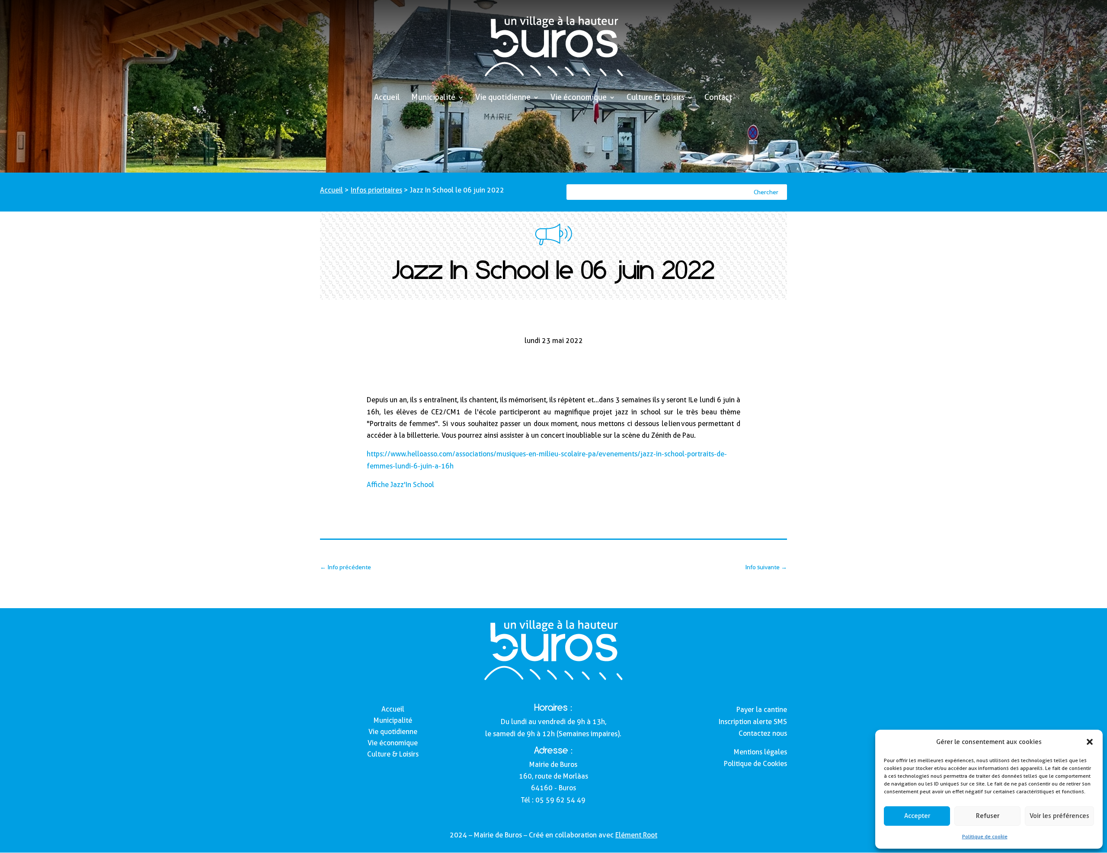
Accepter (917, 816)
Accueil (387, 98)
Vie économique (578, 98)
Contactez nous (763, 733)
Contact (718, 98)
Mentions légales (760, 752)
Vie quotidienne (503, 98)
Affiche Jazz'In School (400, 485)
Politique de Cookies (755, 764)
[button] (1089, 742)
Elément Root (636, 835)
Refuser (987, 816)
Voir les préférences (1059, 816)
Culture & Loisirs (656, 98)
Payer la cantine (761, 709)
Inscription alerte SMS (753, 722)
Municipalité (433, 98)
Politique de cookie (985, 836)
